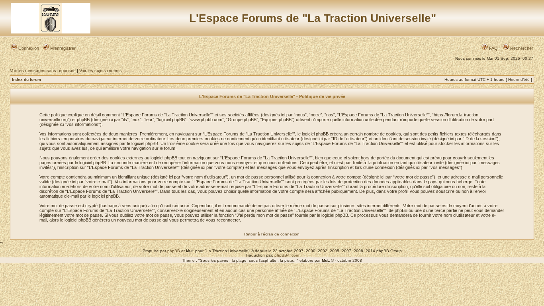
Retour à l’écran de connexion (271, 234)
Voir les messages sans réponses (43, 70)
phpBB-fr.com (286, 255)
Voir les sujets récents (100, 70)
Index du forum (26, 79)
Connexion (28, 48)
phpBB (173, 251)
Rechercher (521, 48)
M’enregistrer (62, 48)
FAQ (493, 48)
